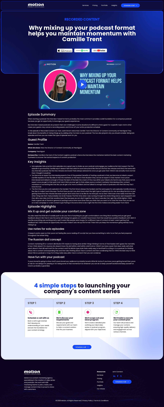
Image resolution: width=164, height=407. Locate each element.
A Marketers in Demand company (36, 7)
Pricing (94, 5)
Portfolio (104, 5)
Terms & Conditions (101, 400)
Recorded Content (82, 19)
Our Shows (101, 389)
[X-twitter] (121, 376)
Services (85, 5)
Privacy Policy (87, 400)
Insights (114, 5)
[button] (82, 85)
